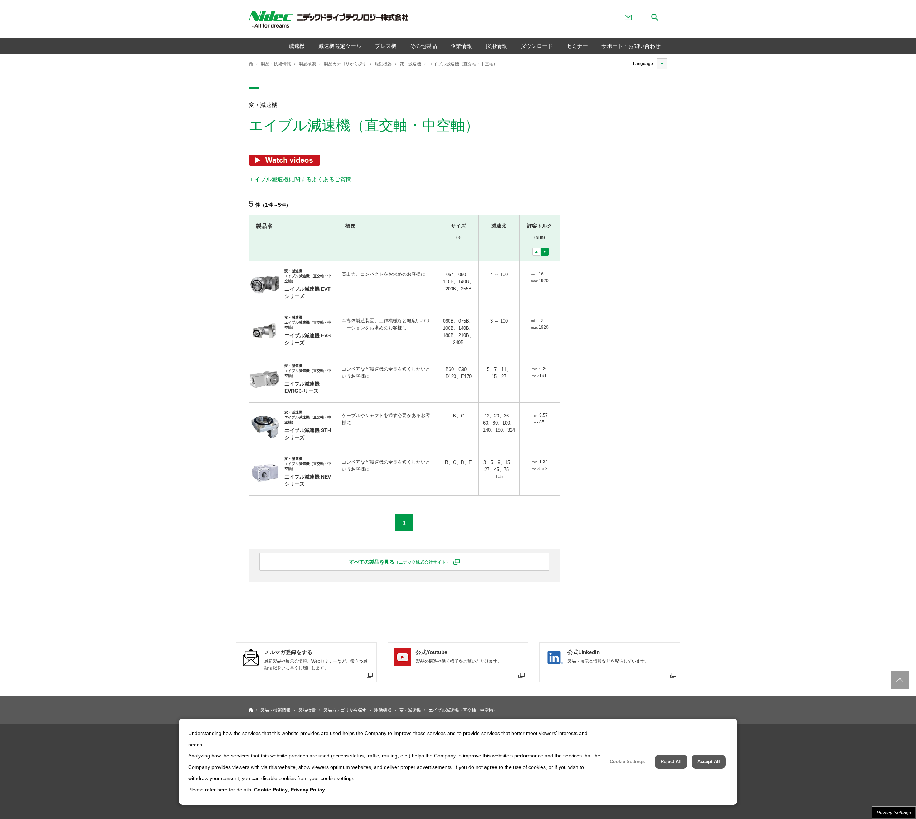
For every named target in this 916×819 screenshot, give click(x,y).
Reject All (671, 761)
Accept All (708, 761)
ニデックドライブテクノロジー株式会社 (251, 64)
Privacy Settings (894, 812)
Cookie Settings (627, 761)
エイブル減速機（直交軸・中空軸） (463, 64)
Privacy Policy (308, 790)
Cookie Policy (271, 790)
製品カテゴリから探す (345, 64)
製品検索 (307, 64)
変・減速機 (410, 64)
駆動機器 (383, 64)
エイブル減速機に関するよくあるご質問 (300, 179)
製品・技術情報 (276, 64)
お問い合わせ (628, 17)
